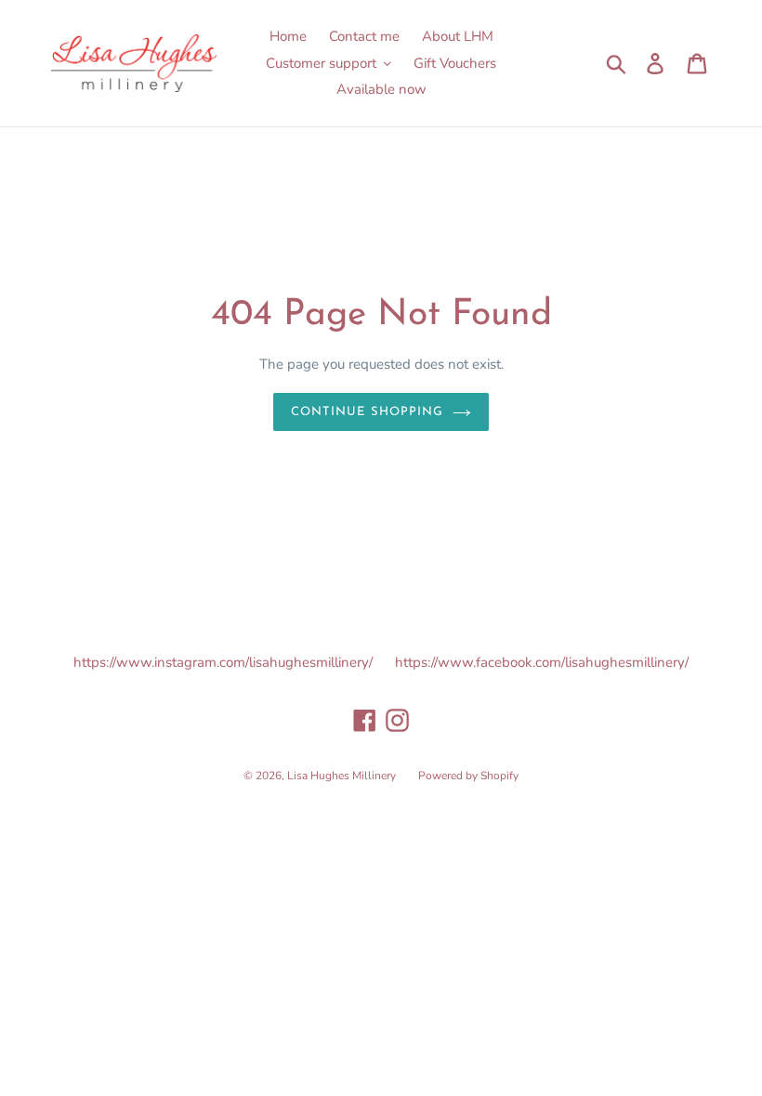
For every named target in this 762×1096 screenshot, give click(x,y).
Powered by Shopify (468, 775)
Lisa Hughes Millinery (341, 775)
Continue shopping (367, 412)
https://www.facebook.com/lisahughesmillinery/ (542, 662)
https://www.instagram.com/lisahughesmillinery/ (223, 662)
